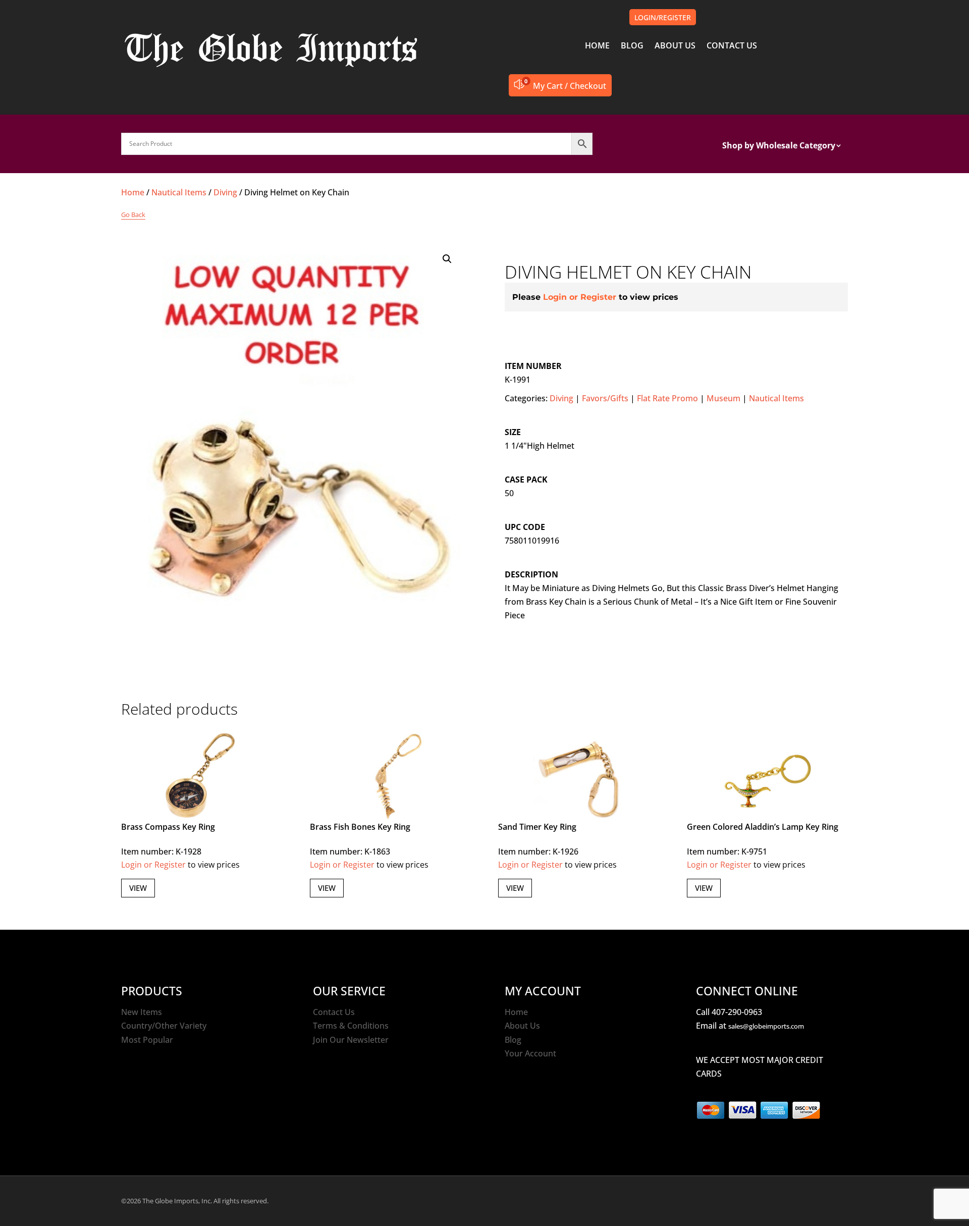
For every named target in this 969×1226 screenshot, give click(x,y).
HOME (597, 46)
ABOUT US (675, 46)
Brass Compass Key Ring (168, 826)
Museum (723, 398)
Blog (513, 1039)
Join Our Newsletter (351, 1039)
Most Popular (147, 1039)
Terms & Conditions (351, 1025)
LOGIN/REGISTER (662, 17)
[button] (447, 259)
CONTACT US (732, 46)
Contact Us (334, 1012)
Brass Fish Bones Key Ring (360, 826)
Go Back (133, 214)
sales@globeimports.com (766, 1026)
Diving (225, 192)
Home (132, 192)
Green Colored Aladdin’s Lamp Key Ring (762, 826)
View (138, 888)
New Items (141, 1012)
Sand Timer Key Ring (537, 826)
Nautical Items (178, 192)
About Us (522, 1025)
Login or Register (579, 297)
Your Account (530, 1053)
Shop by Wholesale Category (778, 146)
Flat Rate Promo (667, 398)
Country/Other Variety (163, 1025)
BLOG (632, 46)
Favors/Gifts (605, 398)
